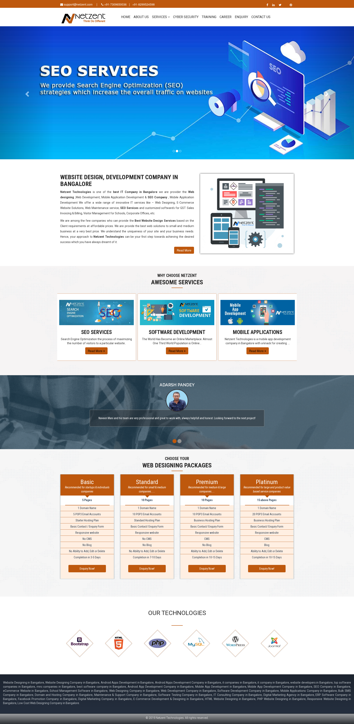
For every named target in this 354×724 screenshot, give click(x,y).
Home (125, 17)
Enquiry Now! (87, 568)
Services (160, 17)
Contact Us (260, 17)
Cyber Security (186, 17)
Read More (184, 250)
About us (141, 17)
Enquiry (241, 17)
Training (209, 17)
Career (225, 17)
